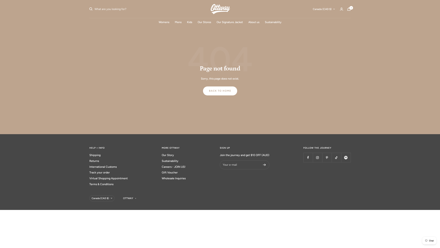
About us (253, 22)
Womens (164, 22)
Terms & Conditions (101, 184)
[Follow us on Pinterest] (327, 157)
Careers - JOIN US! (173, 166)
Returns (94, 161)
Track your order (99, 172)
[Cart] (349, 9)
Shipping (95, 155)
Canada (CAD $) (322, 9)
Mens (178, 22)
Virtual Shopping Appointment (108, 178)
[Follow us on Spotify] (346, 157)
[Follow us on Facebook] (308, 157)
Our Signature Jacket (230, 22)
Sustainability (273, 22)
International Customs (103, 166)
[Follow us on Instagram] (317, 157)
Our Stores (204, 22)
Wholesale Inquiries (174, 178)
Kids (189, 22)
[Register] (264, 165)
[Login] (341, 9)
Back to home (220, 90)
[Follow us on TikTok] (336, 157)
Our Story (168, 155)
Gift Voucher (170, 172)
